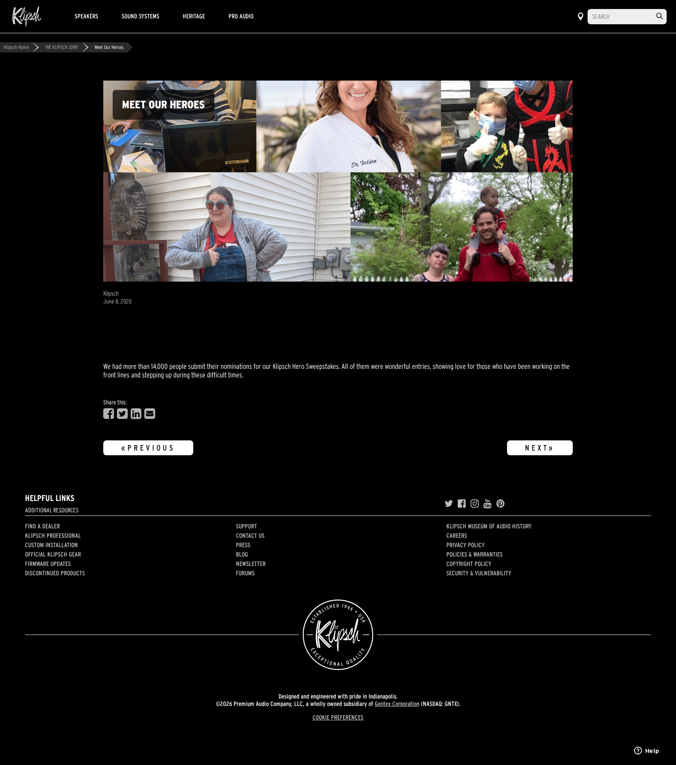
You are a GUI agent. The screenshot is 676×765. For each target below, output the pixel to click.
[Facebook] (462, 504)
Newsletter (251, 563)
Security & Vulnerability (478, 572)
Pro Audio (241, 16)
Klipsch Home (16, 47)
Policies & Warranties (474, 554)
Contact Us (250, 535)
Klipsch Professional (53, 535)
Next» (540, 448)
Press (243, 544)
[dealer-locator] (580, 16)
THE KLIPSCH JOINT (61, 47)
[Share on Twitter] (122, 414)
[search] (659, 16)
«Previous (148, 448)
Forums (245, 572)
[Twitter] (448, 504)
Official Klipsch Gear (53, 554)
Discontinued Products (55, 572)
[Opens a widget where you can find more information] (646, 751)
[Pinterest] (500, 504)
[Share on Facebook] (108, 414)
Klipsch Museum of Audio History (489, 526)
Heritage (194, 16)
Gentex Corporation (397, 703)
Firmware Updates (48, 563)
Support (246, 526)
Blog (242, 554)
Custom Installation (51, 544)
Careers (456, 535)
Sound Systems (140, 16)
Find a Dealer (42, 526)
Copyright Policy (468, 563)
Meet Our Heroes (109, 47)
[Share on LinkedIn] (136, 414)
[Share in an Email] (149, 414)
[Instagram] (475, 504)
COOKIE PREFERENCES (338, 717)
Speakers (86, 16)
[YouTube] (488, 504)
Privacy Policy (465, 544)
